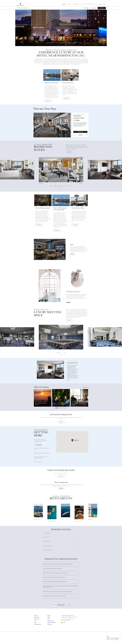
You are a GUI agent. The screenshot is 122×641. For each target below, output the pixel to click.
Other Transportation (38, 461)
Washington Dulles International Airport (41, 453)
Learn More (80, 134)
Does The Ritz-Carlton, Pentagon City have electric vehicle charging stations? (57, 591)
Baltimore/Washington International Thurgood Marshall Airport (40, 457)
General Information (46, 541)
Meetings (48, 615)
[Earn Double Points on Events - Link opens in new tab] (79, 398)
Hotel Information (46, 537)
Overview (35, 615)
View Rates (80, 183)
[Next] (88, 397)
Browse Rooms (80, 131)
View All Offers (85, 387)
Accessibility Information (47, 545)
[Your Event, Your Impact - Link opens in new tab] (61, 398)
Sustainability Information (48, 550)
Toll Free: (67, 619)
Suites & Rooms (36, 617)
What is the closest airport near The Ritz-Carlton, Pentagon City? (55, 581)
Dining (35, 622)
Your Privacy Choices (52, 622)
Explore (72, 254)
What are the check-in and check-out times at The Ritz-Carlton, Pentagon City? (58, 564)
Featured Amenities (46, 533)
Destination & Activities (37, 624)
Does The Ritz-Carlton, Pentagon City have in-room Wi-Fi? (54, 577)
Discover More (48, 100)
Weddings (48, 617)
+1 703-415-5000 (38, 444)
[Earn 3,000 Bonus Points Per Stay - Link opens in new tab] (42, 398)
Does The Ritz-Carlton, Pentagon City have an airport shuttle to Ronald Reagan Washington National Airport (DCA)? (60, 587)
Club (35, 620)
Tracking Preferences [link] (50, 620)
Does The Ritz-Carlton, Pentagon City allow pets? (52, 568)
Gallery (75, 42)
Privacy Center (49, 624)
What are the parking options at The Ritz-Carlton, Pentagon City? (55, 572)
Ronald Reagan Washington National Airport (41, 449)
